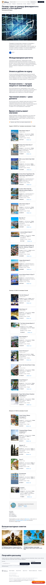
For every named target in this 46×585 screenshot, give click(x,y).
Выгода (24, 3)
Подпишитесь (33, 1)
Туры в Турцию (11, 570)
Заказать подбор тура (33, 570)
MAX (25, 520)
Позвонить (20, 506)
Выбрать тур (29, 139)
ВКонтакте (27, 519)
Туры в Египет (18, 570)
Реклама (40, 570)
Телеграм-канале (19, 520)
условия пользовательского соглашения (21, 580)
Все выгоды (4, 528)
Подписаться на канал (36, 563)
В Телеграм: (33, 561)
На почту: (3, 561)
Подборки (14, 3)
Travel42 (25, 505)
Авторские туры (19, 3)
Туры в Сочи (25, 570)
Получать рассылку (24, 563)
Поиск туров (41, 1)
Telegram (25, 506)
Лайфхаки (28, 3)
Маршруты (4, 3)
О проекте (33, 3)
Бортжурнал (9, 3)
